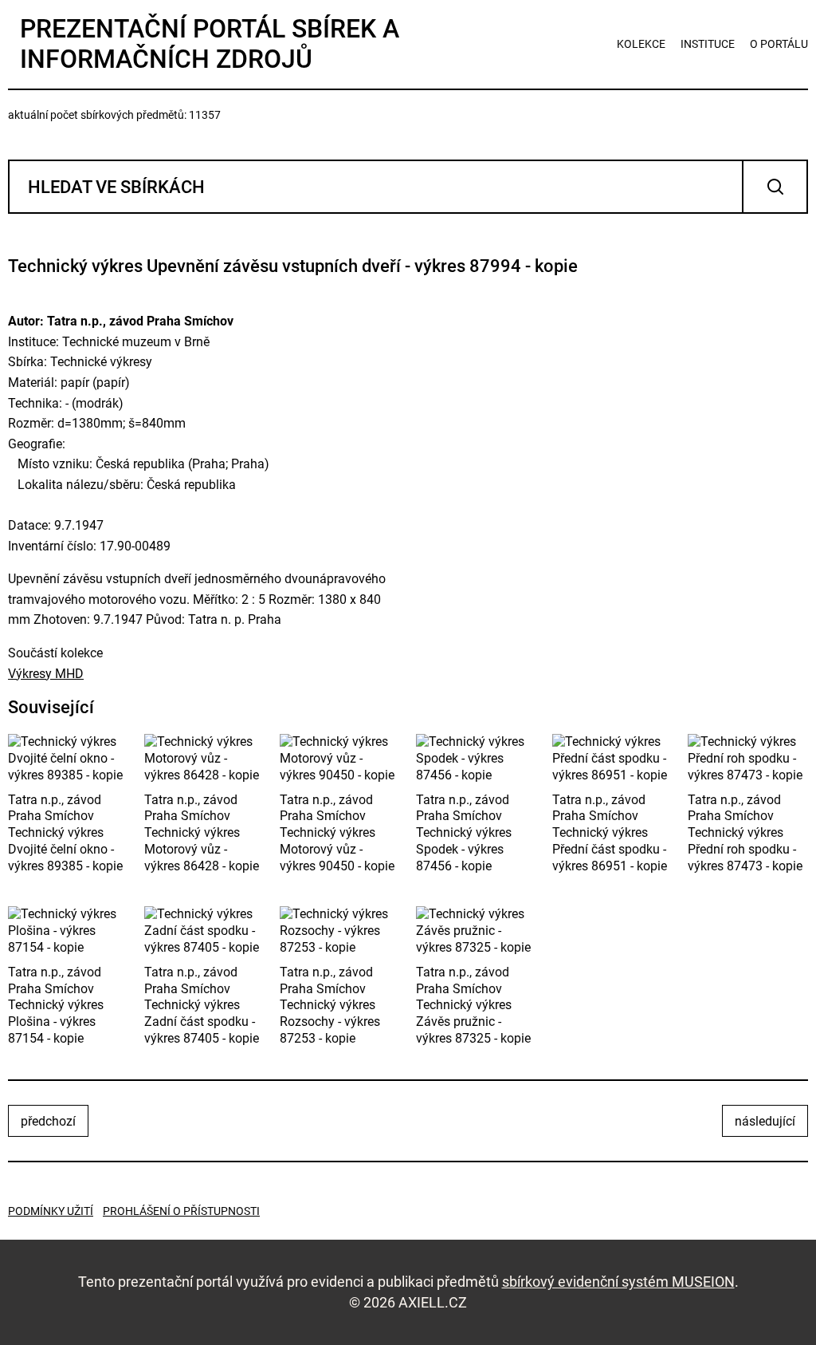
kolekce (641, 43)
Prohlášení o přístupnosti (181, 1211)
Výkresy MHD (46, 673)
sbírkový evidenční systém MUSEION (618, 1281)
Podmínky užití (50, 1211)
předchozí (48, 1121)
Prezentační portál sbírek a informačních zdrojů (209, 44)
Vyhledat (775, 187)
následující (765, 1121)
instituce (708, 43)
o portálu (779, 43)
